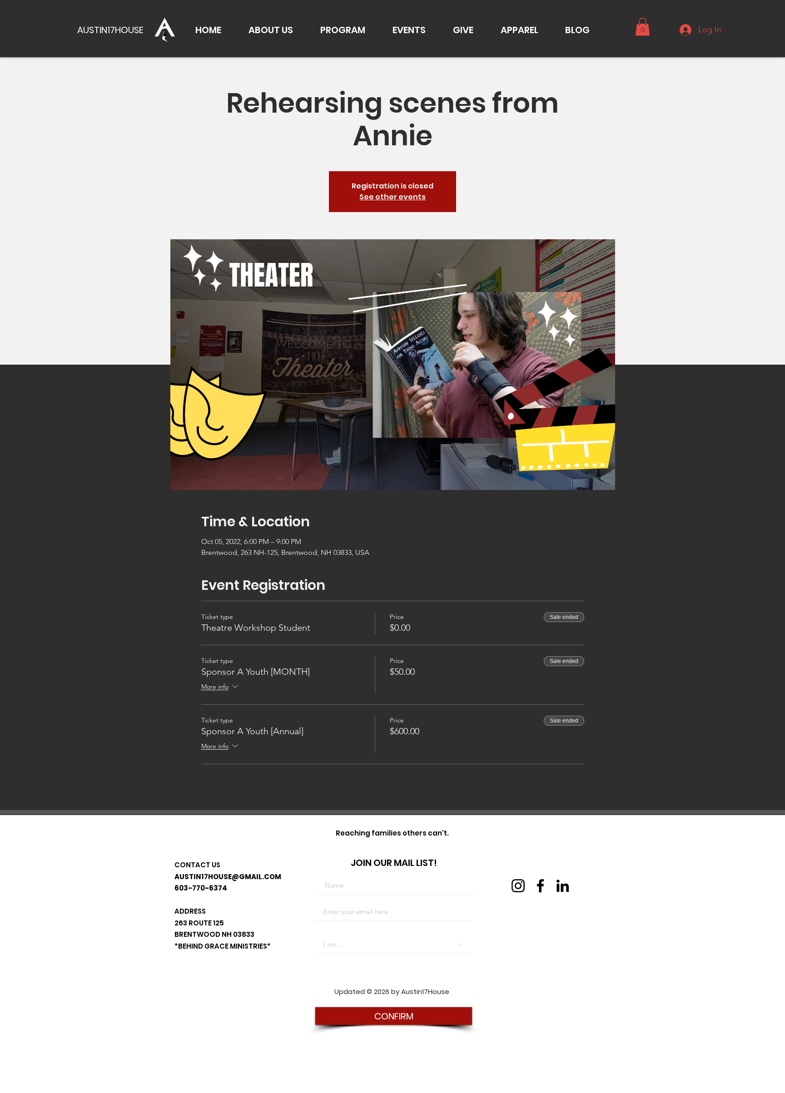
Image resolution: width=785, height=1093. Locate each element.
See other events (392, 197)
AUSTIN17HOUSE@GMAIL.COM (227, 876)
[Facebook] (540, 886)
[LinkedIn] (562, 886)
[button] (271, 30)
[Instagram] (518, 886)
